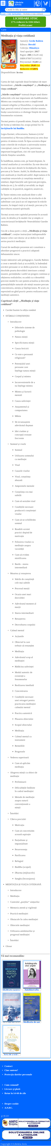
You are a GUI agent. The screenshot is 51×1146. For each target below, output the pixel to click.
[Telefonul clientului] (38, 4)
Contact (8, 1066)
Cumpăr (10, 66)
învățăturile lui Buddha (12, 128)
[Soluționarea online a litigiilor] (26, 1139)
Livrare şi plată (12, 1089)
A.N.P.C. (8, 1108)
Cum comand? (11, 1085)
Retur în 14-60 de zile (15, 1093)
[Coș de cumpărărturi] (46, 4)
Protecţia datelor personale (18, 1074)
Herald (31, 44)
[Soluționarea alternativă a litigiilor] (26, 1127)
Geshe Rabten (36, 41)
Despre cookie (11, 1103)
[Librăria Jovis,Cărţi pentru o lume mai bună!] (11, 3)
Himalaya (34, 48)
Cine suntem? (11, 1070)
